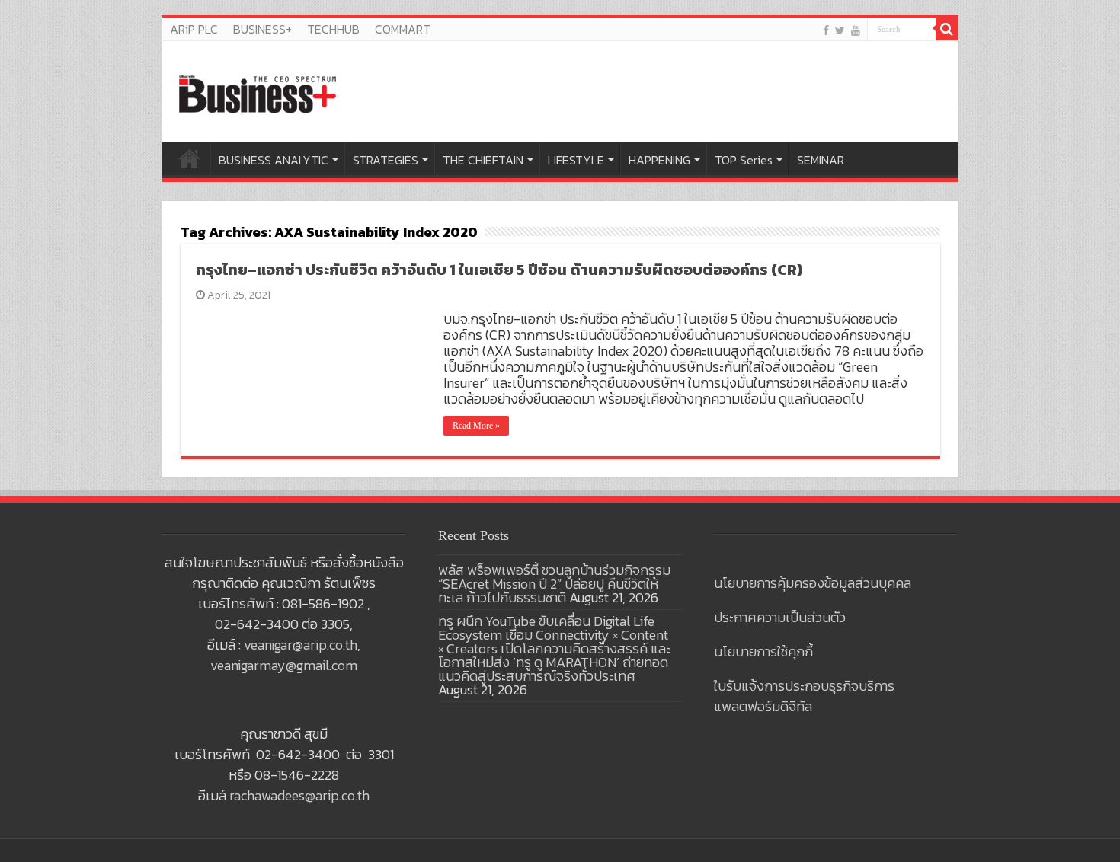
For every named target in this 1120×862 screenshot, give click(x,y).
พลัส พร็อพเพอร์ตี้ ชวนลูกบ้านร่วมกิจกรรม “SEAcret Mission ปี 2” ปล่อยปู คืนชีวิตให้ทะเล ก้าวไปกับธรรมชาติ (554, 584)
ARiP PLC (194, 29)
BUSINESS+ (262, 29)
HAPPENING (659, 160)
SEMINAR (820, 160)
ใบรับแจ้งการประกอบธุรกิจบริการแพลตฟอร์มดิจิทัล (804, 696)
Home (190, 158)
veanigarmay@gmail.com (283, 665)
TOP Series (744, 160)
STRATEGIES (385, 160)
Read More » (476, 425)
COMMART (402, 29)
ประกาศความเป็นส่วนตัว (780, 617)
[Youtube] (856, 30)
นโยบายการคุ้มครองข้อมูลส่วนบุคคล (812, 583)
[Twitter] (840, 30)
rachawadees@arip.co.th (299, 795)
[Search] (947, 29)
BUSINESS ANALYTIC (273, 160)
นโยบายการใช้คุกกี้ (763, 651)
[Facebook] (825, 30)
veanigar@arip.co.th (300, 644)
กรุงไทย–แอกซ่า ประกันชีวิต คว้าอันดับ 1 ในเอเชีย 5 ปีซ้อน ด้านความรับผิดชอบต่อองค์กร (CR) (499, 269)
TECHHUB (333, 29)
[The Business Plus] (257, 93)
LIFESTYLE (576, 160)
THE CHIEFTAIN (483, 160)
